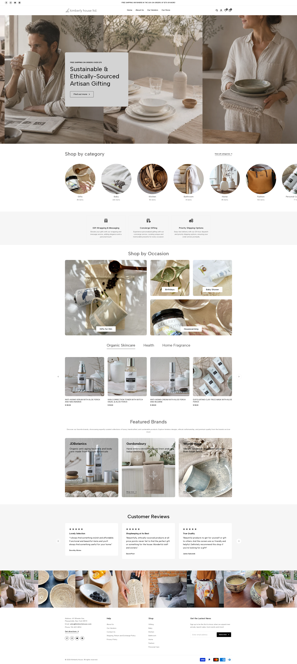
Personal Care (153, 647)
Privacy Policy (112, 639)
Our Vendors (111, 628)
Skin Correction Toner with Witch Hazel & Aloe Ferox (125, 400)
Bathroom (152, 636)
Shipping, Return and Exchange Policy (121, 636)
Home (150, 639)
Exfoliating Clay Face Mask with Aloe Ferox (212, 400)
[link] (28, 589)
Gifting (151, 624)
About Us (110, 624)
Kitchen (151, 632)
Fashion (151, 643)
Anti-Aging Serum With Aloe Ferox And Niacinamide (82, 400)
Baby (150, 628)
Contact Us (111, 632)
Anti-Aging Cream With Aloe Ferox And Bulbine (168, 400)
